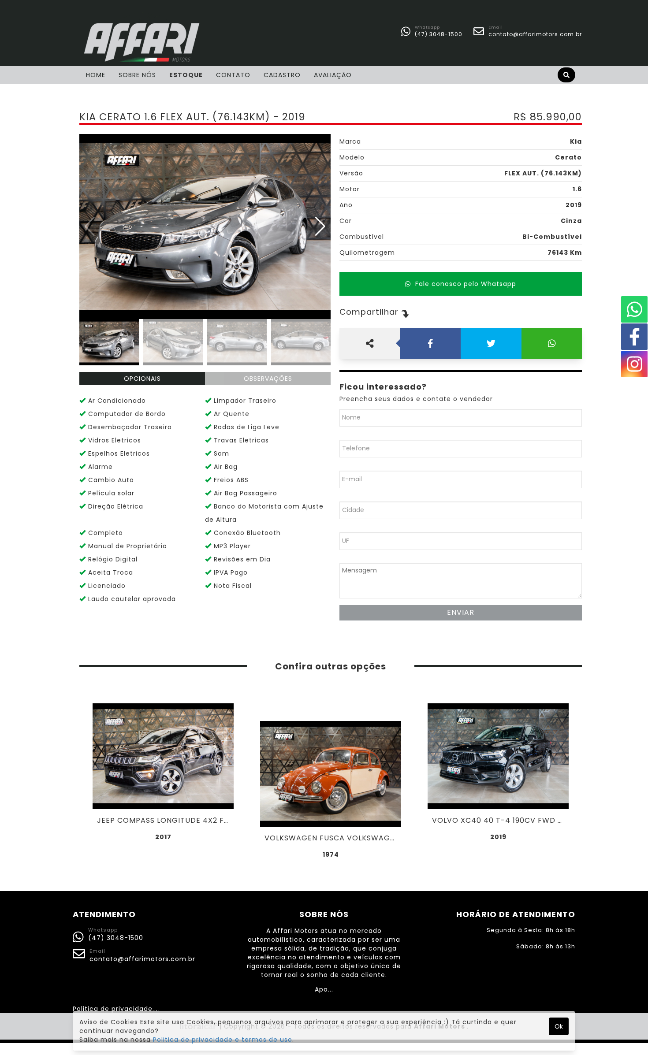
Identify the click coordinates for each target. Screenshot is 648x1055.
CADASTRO (282, 75)
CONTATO (233, 75)
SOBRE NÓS (137, 75)
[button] (320, 226)
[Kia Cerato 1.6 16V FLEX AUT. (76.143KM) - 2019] (205, 226)
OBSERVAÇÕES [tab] (268, 378)
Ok (559, 1026)
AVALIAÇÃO (333, 75)
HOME (95, 75)
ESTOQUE (186, 75)
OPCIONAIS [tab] (142, 378)
